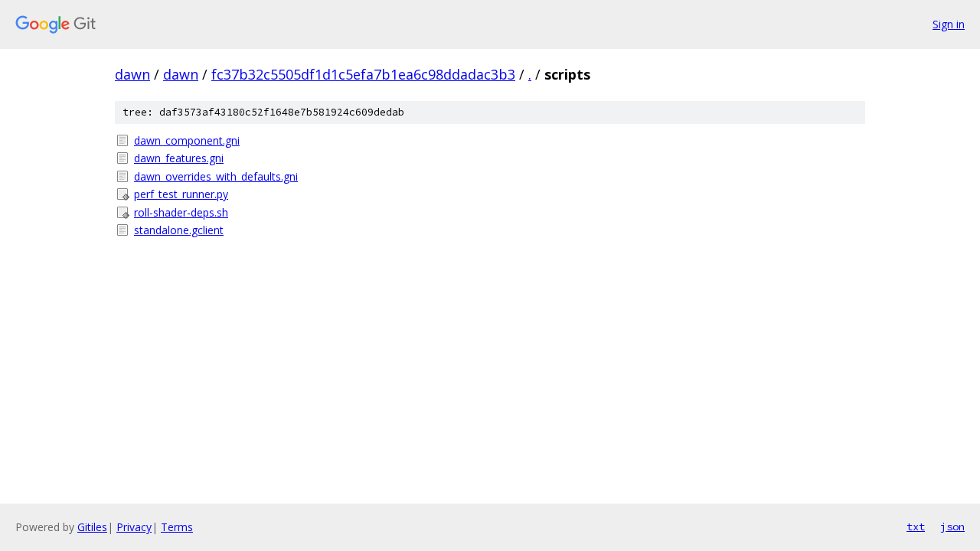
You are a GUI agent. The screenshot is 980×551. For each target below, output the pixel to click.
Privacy (134, 527)
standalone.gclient (179, 230)
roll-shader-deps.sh (181, 212)
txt (915, 526)
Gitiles (92, 527)
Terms (177, 527)
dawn (132, 74)
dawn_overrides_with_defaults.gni (216, 176)
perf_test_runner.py (181, 194)
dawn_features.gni (179, 158)
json (952, 526)
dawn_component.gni (187, 140)
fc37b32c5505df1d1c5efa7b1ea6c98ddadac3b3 (363, 74)
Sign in (949, 24)
